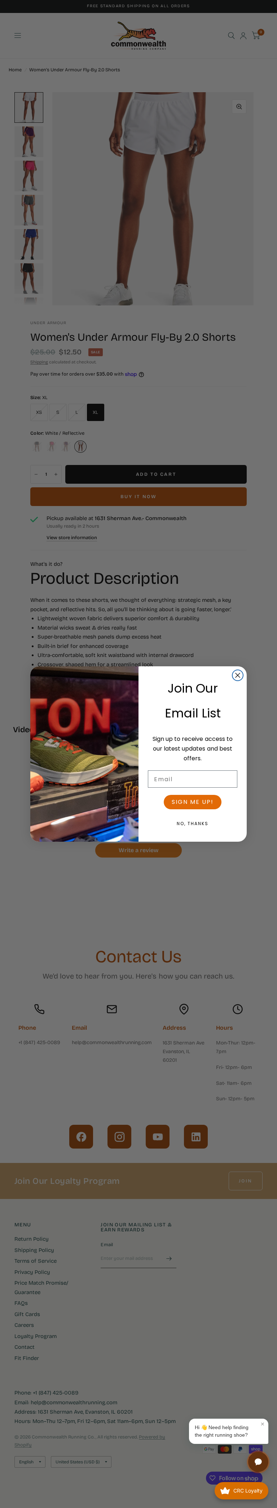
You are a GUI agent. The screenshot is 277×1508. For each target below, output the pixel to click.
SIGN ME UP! (193, 802)
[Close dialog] (237, 675)
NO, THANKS (192, 823)
